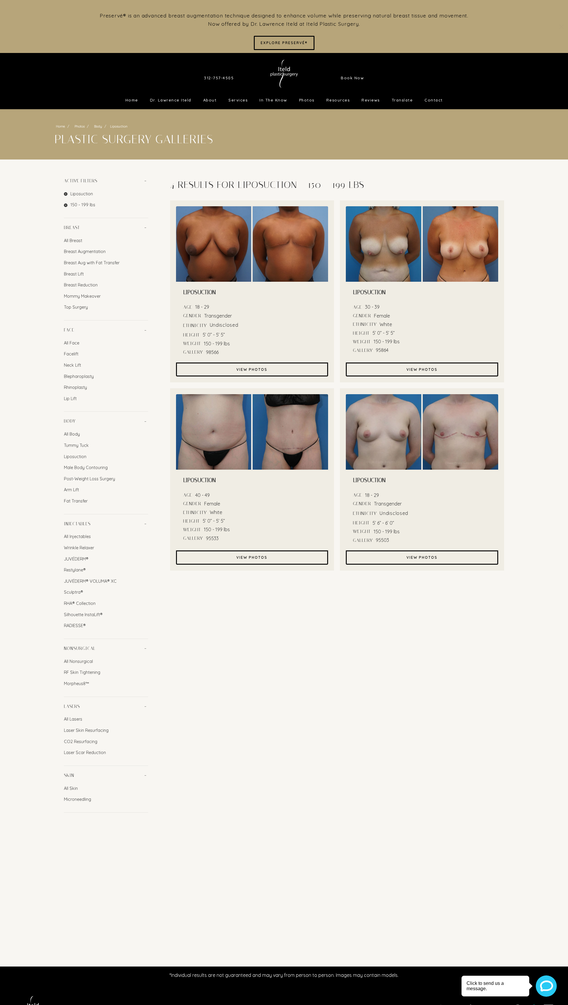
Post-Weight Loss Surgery (89, 478)
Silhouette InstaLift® (83, 614)
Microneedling (77, 799)
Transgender (218, 315)
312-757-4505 (219, 77)
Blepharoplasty (79, 376)
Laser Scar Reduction (85, 752)
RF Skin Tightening (82, 672)
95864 (382, 350)
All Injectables (77, 536)
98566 (212, 352)
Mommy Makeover (82, 296)
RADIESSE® (75, 625)
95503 (382, 540)
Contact (434, 100)
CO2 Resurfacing (80, 741)
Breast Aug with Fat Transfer (92, 262)
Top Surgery (76, 307)
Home (131, 100)
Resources (338, 100)
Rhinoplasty (75, 387)
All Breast (73, 240)
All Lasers (73, 719)
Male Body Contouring (86, 467)
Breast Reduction (81, 285)
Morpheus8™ (76, 683)
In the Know (273, 100)
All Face (71, 343)
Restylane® (75, 570)
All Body (72, 434)
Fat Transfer (76, 501)
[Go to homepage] (284, 73)
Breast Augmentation (85, 251)
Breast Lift (74, 274)
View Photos (251, 369)
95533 (212, 538)
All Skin (71, 788)
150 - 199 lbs (217, 343)
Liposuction (75, 456)
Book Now (352, 77)
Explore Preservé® (284, 43)
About (210, 100)
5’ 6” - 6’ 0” (383, 523)
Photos (306, 100)
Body (98, 126)
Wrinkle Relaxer (79, 547)
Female (382, 315)
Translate (402, 100)
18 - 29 (202, 307)
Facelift (71, 354)
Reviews (371, 100)
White (386, 324)
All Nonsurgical (78, 661)
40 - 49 (202, 495)
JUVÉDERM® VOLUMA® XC (90, 581)
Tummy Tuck (76, 445)
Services (238, 100)
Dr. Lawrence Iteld (170, 100)
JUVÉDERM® (76, 559)
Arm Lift (71, 489)
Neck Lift (72, 365)
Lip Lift (70, 398)
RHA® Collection (80, 603)
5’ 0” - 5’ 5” (214, 334)
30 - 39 (372, 307)
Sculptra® (73, 592)
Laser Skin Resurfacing (86, 730)
